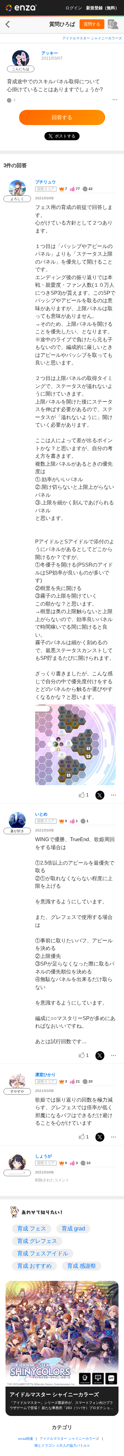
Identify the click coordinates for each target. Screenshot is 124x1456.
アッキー (49, 53)
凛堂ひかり (45, 1074)
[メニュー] (115, 100)
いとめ (41, 814)
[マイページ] (113, 24)
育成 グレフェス (37, 1241)
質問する (92, 24)
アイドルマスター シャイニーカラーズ (92, 38)
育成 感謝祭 (81, 1266)
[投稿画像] (75, 744)
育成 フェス (31, 1228)
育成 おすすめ (34, 1266)
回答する (62, 117)
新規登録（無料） (102, 8)
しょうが (43, 1156)
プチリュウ (45, 182)
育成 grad (73, 1228)
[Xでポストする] (99, 795)
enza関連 (25, 1438)
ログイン (73, 8)
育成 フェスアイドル (42, 1253)
